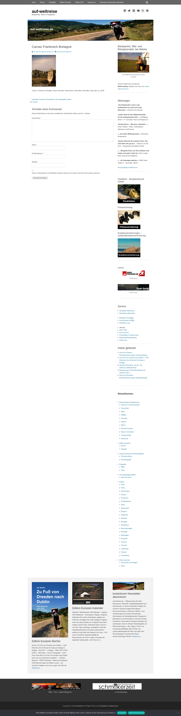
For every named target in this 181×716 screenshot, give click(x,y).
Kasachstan (125, 508)
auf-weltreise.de (49, 52)
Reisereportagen (126, 528)
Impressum (92, 2)
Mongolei (124, 522)
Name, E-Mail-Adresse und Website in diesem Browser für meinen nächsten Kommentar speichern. (66, 173)
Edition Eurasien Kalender (87, 608)
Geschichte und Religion (129, 562)
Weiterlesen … (37, 668)
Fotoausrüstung (126, 456)
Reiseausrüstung (127, 428)
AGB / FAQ (123, 330)
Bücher (123, 446)
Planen (123, 425)
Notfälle (123, 415)
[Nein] (178, 713)
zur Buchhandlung (121, 692)
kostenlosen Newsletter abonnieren (112, 2)
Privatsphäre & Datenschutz (129, 335)
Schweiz (124, 542)
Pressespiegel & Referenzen (127, 167)
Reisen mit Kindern (127, 432)
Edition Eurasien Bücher (46, 641)
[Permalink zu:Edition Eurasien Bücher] (50, 609)
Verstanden (122, 713)
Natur (123, 411)
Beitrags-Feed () (126, 318)
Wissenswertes (124, 560)
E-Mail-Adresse (38, 153)
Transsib (124, 545)
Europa (123, 494)
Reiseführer (125, 525)
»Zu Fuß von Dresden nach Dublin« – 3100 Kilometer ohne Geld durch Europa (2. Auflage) (134, 360)
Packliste (124, 418)
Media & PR (79, 2)
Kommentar (36, 118)
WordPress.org (124, 323)
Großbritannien (126, 501)
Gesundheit (125, 408)
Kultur (123, 566)
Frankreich (124, 498)
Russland (124, 538)
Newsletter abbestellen (127, 313)
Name (34, 145)
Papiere (123, 422)
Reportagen (125, 535)
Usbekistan (125, 549)
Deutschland (125, 491)
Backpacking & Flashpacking (129, 402)
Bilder (123, 467)
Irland (123, 505)
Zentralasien (125, 555)
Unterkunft (124, 438)
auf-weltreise (44, 11)
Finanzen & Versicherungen (130, 405)
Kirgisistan (124, 515)
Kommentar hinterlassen (64, 52)
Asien (123, 484)
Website (34, 162)
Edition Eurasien (65, 2)
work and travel (126, 477)
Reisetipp (124, 532)
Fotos (123, 470)
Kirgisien (124, 511)
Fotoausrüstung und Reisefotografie (131, 454)
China (123, 488)
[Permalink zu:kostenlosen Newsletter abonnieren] (131, 586)
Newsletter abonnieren (127, 311)
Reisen (42, 2)
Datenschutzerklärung (136, 713)
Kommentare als (126, 320)
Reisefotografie (126, 460)
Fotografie (52, 2)
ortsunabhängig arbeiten (127, 475)
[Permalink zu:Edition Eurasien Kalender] (90, 593)
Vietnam (124, 552)
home (34, 2)
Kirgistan (124, 518)
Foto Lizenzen (124, 332)
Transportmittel (126, 435)
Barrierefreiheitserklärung (127, 337)
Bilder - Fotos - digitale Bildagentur (60, 692)
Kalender (124, 449)
